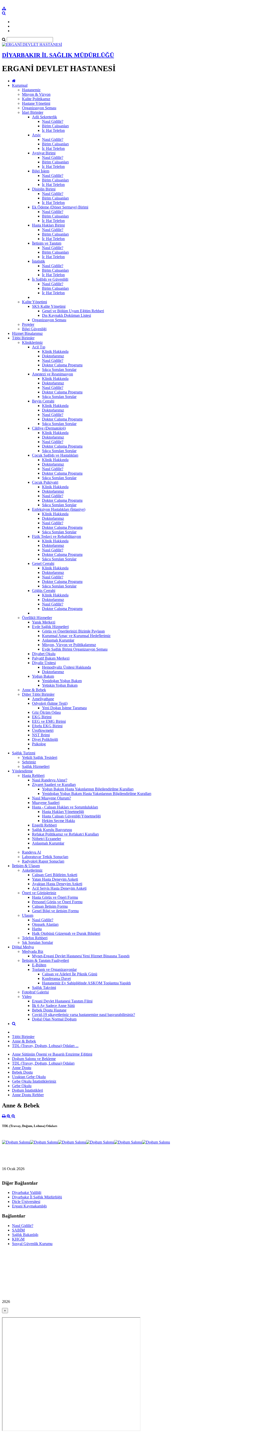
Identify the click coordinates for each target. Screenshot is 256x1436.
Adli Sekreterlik (44, 117)
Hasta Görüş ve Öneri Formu (55, 897)
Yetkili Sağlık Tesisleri (39, 757)
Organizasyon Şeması (39, 108)
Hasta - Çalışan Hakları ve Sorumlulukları (65, 807)
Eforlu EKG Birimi (47, 726)
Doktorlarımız (53, 356)
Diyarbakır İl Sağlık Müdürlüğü (37, 1197)
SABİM (18, 1230)
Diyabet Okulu (44, 654)
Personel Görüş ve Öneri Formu (57, 902)
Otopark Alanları (45, 924)
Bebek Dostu (22, 1072)
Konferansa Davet (56, 978)
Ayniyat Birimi (44, 153)
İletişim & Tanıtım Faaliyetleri (45, 960)
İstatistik (38, 261)
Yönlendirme (22, 771)
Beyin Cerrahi (43, 401)
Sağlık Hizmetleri (36, 766)
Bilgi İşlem (40, 171)
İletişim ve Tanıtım (46, 243)
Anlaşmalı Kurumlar (58, 640)
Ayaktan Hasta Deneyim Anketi (57, 884)
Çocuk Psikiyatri (45, 482)
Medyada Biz (32, 951)
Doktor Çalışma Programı (62, 365)
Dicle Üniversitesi (26, 1201)
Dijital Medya (23, 947)
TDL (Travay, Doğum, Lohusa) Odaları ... (45, 1046)
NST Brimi (41, 735)
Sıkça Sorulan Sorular (59, 369)
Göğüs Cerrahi (43, 590)
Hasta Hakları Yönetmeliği (63, 811)
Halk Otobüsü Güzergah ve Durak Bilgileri (66, 933)
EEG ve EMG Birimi (49, 721)
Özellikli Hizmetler (37, 618)
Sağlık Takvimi (44, 987)
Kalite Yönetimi (34, 302)
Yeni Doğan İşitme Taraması (64, 708)
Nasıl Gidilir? (52, 121)
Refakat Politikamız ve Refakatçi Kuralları (65, 834)
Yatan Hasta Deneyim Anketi (55, 879)
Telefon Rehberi (35, 938)
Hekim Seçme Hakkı (58, 820)
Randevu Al (31, 852)
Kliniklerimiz (32, 342)
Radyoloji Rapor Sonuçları (43, 861)
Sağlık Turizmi (23, 753)
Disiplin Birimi (44, 189)
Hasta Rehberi (33, 775)
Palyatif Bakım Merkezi (51, 658)
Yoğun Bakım (43, 676)
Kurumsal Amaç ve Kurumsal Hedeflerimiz (76, 636)
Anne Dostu (21, 1068)
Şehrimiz (29, 762)
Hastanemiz (31, 90)
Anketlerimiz (32, 870)
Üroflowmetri (43, 730)
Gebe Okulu (22, 1086)
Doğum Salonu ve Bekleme (34, 1059)
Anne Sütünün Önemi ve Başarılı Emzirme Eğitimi (52, 1054)
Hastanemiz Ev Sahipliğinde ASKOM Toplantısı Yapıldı (86, 983)
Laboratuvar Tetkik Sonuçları (45, 857)
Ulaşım (27, 915)
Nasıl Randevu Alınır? (49, 780)
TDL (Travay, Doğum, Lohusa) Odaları (43, 1063)
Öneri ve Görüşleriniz (39, 893)
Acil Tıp (38, 347)
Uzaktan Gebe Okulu (29, 1077)
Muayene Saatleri (46, 802)
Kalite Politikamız (36, 99)
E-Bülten (39, 965)
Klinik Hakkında (55, 351)
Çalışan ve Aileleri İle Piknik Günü (69, 974)
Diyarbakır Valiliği (26, 1192)
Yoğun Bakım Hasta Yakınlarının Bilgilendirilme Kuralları (88, 789)
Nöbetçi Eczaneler (46, 839)
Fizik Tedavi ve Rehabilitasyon (56, 536)
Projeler (28, 324)
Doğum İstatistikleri (27, 1090)
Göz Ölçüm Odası (46, 712)
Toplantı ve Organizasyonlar (54, 969)
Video (27, 996)
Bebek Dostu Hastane (49, 1010)
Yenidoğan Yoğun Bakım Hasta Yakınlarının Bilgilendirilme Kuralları (96, 793)
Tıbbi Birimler (23, 338)
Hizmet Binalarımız (27, 333)
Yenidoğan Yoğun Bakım (62, 681)
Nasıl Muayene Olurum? (51, 798)
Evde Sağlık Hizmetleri (50, 627)
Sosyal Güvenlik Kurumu (32, 1244)
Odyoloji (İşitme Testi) (50, 703)
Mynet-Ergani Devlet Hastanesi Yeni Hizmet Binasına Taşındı (81, 956)
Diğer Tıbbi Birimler (38, 694)
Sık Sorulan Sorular (37, 942)
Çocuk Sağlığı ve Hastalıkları (55, 455)
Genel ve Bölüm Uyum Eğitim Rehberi (73, 311)
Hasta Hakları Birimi (48, 225)
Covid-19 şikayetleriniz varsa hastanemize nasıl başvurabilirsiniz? (83, 1014)
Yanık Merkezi (43, 622)
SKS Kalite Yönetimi (49, 306)
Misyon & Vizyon (36, 94)
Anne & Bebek (34, 690)
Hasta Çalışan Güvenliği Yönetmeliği (71, 816)
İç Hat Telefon (53, 130)
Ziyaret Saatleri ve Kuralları (54, 784)
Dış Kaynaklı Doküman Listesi (66, 315)
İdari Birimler (32, 112)
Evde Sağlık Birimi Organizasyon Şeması (75, 649)
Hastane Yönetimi (36, 103)
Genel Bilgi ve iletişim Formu (55, 911)
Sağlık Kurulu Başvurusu (52, 830)
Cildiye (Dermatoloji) (49, 428)
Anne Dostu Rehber (28, 1095)
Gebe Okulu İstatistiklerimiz (34, 1081)
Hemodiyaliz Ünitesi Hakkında (66, 667)
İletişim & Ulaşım (26, 866)
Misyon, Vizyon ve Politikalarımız (69, 645)
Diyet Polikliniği (45, 739)
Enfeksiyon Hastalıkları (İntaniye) (58, 509)
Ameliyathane (43, 699)
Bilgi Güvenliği (34, 329)
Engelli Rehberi (44, 825)
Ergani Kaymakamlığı (29, 1206)
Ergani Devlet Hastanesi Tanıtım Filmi (62, 1001)
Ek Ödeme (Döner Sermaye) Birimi (60, 207)
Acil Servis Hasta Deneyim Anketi (59, 888)
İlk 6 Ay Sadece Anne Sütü (53, 1005)
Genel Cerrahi (43, 563)
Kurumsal (20, 85)
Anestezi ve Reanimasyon (52, 374)
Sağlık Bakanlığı (25, 1235)
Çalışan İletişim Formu (50, 906)
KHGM (18, 1239)
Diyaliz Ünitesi (44, 663)
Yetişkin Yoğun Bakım (60, 685)
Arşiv (36, 135)
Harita (37, 929)
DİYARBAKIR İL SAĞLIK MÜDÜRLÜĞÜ (58, 55)
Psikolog (39, 744)
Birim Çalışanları (55, 126)
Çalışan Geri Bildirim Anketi (54, 875)
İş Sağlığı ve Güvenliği (50, 279)
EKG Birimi (42, 717)
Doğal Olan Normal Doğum (54, 1019)
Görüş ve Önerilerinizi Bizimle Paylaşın (73, 631)
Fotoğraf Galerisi (35, 992)
